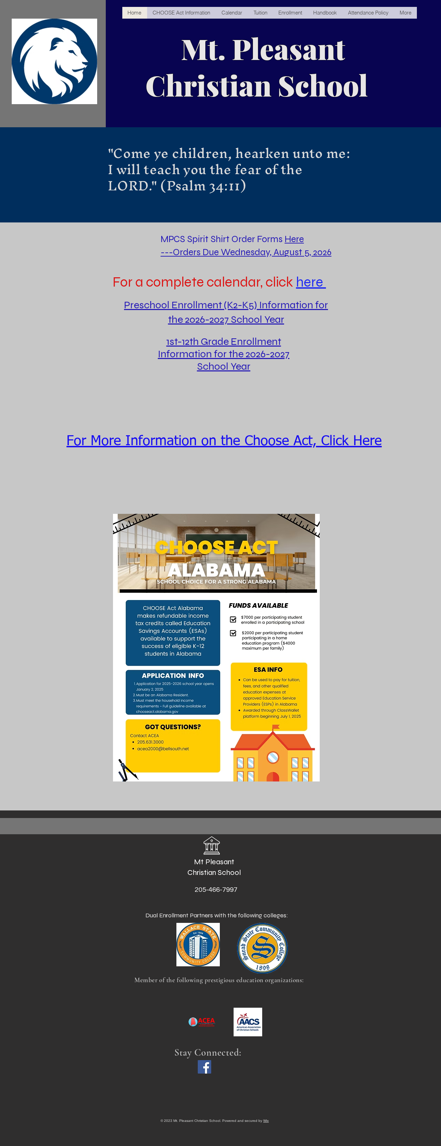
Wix (266, 1121)
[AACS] (248, 1022)
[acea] (202, 1022)
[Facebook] (204, 1067)
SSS (152, 246)
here (311, 282)
